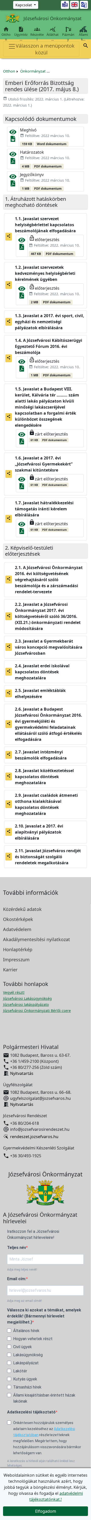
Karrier (10, 970)
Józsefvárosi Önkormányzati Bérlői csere (37, 1010)
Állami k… (83, 37)
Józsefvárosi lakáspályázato (26, 1004)
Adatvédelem (17, 929)
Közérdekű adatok (22, 909)
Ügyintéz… (21, 34)
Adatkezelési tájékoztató (31, 1412)
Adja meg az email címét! (24, 1301)
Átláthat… (53, 34)
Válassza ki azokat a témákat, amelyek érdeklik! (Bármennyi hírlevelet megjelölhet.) (44, 1316)
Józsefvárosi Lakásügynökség (27, 998)
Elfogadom (45, 1511)
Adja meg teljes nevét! (22, 1269)
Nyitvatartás (21, 1073)
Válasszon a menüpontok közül (45, 49)
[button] (85, 46)
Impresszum (16, 959)
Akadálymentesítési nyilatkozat (36, 939)
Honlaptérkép (17, 949)
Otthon (6, 34)
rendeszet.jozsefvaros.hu (34, 1136)
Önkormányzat (33, 71)
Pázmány (68, 37)
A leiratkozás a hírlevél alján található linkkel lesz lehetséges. (41, 1463)
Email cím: (16, 1278)
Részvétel (37, 34)
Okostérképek (18, 919)
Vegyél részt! (14, 992)
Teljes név (16, 1247)
